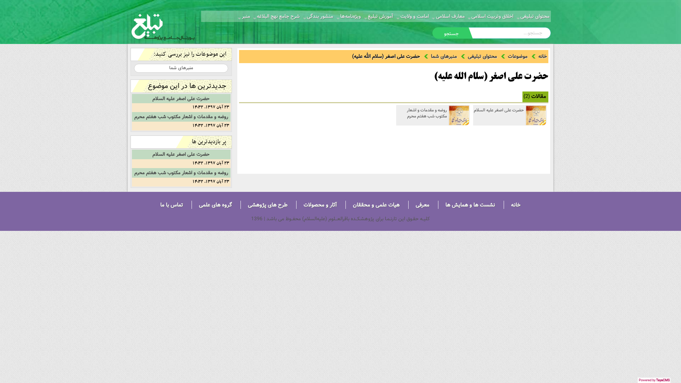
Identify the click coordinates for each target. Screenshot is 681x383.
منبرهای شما (444, 56)
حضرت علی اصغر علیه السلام (499, 110)
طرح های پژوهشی (268, 205)
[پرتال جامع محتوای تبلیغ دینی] (163, 26)
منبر (246, 16)
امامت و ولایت (414, 16)
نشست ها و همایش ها (470, 205)
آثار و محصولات (320, 205)
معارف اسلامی (450, 16)
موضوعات (517, 56)
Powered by (654, 380)
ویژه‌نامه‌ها (350, 16)
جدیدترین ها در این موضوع (187, 86)
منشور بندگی (320, 16)
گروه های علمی (215, 205)
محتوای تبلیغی (534, 16)
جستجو (451, 33)
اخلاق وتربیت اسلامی (492, 16)
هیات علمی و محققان (376, 205)
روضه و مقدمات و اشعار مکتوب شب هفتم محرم (427, 113)
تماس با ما (171, 205)
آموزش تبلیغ (380, 16)
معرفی (423, 205)
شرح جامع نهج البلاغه (278, 16)
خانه (542, 56)
